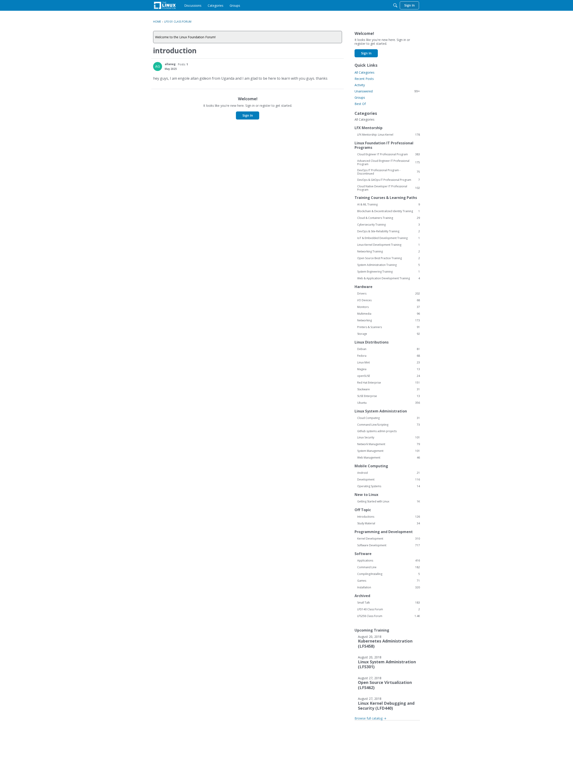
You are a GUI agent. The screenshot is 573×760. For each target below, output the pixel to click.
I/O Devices (388, 300)
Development (388, 480)
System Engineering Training (388, 272)
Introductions (388, 517)
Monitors (388, 307)
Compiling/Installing (388, 574)
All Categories (364, 72)
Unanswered (387, 91)
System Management (388, 451)
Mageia (388, 369)
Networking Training (388, 252)
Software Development (388, 545)
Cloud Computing (388, 418)
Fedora (388, 356)
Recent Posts (364, 79)
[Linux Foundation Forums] (165, 5)
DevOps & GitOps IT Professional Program (388, 180)
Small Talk (388, 603)
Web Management (388, 458)
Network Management (388, 444)
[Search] (395, 5)
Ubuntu (388, 403)
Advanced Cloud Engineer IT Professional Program (388, 162)
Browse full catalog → (370, 718)
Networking (388, 320)
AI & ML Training (388, 205)
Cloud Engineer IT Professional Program (388, 154)
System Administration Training (388, 265)
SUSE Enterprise (388, 396)
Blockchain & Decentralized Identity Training (388, 211)
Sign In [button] (247, 115)
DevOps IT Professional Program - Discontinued (388, 172)
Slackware (388, 389)
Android (388, 473)
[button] (157, 66)
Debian (388, 349)
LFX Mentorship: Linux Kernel (388, 135)
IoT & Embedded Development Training (388, 238)
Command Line (388, 567)
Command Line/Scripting (388, 425)
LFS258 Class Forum (388, 616)
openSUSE (388, 376)
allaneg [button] (170, 64)
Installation (388, 587)
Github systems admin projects (377, 431)
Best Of (360, 104)
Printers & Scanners (388, 327)
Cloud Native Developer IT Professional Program (388, 188)
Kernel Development (388, 539)
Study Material (388, 523)
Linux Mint (388, 363)
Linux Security (388, 438)
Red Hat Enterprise (388, 383)
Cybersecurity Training (388, 225)
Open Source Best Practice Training (388, 258)
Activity (360, 85)
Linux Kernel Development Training (388, 245)
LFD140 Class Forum (388, 609)
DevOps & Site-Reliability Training (388, 231)
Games (388, 581)
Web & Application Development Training (388, 278)
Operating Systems (388, 486)
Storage (388, 334)
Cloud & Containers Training (388, 218)
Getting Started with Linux (388, 502)
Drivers (388, 294)
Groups (360, 97)
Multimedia (388, 314)
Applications (388, 561)
